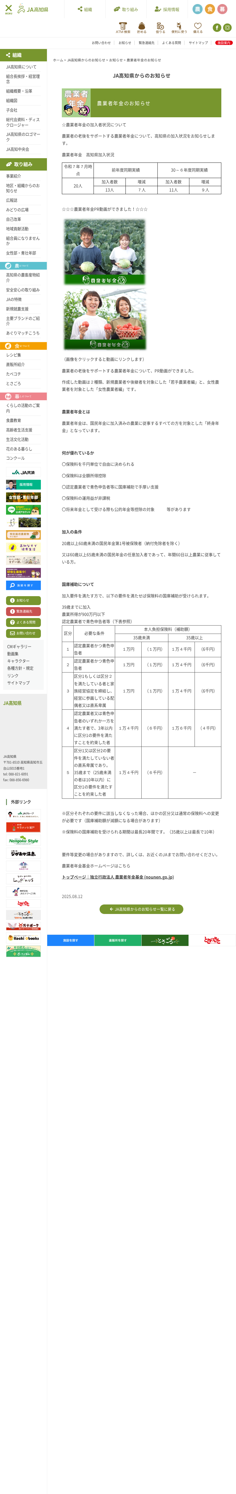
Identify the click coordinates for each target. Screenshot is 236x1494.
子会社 (11, 110)
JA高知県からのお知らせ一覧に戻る (144, 909)
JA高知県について (21, 67)
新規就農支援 (17, 309)
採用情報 (170, 9)
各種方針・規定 (20, 668)
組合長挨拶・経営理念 (23, 79)
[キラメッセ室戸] (23, 827)
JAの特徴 (14, 299)
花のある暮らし (19, 449)
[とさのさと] (23, 903)
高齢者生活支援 (19, 430)
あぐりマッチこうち (23, 333)
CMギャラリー (19, 647)
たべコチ (13, 374)
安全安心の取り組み (23, 290)
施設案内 (224, 42)
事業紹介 (13, 176)
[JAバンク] (123, 28)
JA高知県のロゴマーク (23, 137)
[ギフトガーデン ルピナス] (23, 878)
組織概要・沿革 (19, 91)
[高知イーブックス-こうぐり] (23, 937)
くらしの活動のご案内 (23, 408)
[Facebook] (216, 27)
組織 (87, 9)
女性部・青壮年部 (21, 253)
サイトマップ (198, 42)
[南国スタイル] (23, 840)
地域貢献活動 (17, 229)
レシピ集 (13, 355)
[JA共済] (198, 28)
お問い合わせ (101, 42)
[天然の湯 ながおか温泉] (23, 853)
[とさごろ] (23, 915)
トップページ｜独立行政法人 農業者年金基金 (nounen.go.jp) (118, 877)
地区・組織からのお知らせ (23, 188)
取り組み (129, 9)
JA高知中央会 (17, 149)
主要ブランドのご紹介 (23, 321)
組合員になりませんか (23, 241)
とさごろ (13, 383)
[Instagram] (227, 27)
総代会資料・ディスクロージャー (23, 122)
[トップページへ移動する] (32, 9)
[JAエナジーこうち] (23, 891)
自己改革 (13, 219)
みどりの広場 (17, 210)
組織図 (11, 101)
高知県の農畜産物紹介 (23, 277)
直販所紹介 (15, 364)
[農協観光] (23, 951)
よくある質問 (171, 42)
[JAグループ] (23, 814)
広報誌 (11, 200)
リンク (12, 676)
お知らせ (125, 42)
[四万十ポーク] (23, 926)
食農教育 (13, 420)
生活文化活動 (17, 439)
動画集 (12, 654)
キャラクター (18, 661)
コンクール (15, 458)
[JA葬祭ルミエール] (23, 866)
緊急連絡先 (147, 42)
